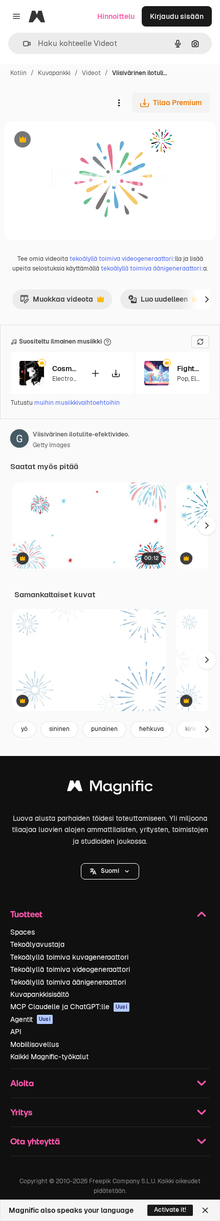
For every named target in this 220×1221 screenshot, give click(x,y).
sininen (59, 729)
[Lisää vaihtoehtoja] (118, 102)
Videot (91, 73)
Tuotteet (26, 914)
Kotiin (18, 73)
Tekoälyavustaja (37, 944)
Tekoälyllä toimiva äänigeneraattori (68, 982)
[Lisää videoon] (95, 373)
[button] (110, 871)
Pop (182, 379)
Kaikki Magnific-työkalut (49, 1056)
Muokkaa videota (56, 302)
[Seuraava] (206, 299)
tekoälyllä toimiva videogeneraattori (121, 259)
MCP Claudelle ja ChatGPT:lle (68, 1006)
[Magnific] (110, 788)
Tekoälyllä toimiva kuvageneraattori (69, 957)
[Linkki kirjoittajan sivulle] (19, 440)
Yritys (21, 1112)
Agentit (30, 1019)
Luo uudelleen (158, 302)
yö (24, 729)
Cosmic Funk (65, 368)
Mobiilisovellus (34, 1044)
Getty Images (51, 445)
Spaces (22, 932)
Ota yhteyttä (35, 1141)
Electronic (67, 379)
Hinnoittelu (116, 16)
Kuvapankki (54, 73)
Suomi (110, 871)
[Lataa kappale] (115, 373)
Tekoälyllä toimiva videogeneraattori (70, 969)
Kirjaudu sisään (177, 16)
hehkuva (151, 729)
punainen (104, 729)
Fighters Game (190, 368)
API (15, 1031)
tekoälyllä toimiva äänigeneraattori (151, 268)
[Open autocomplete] (23, 43)
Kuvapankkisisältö (39, 994)
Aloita (22, 1083)
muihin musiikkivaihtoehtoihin (77, 403)
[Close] (205, 1210)
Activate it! (170, 1210)
